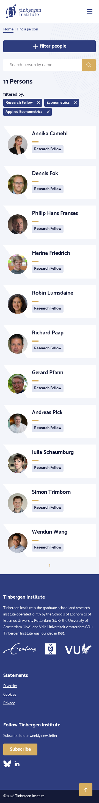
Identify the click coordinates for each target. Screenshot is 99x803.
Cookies (9, 695)
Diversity (10, 686)
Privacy (9, 703)
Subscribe (20, 749)
